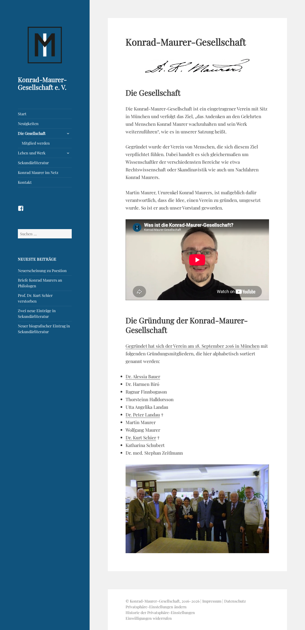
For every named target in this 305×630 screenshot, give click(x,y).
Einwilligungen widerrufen (149, 618)
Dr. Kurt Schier (141, 437)
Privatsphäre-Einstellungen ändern (156, 606)
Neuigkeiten (28, 123)
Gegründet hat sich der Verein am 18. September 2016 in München (192, 346)
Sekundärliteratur (33, 162)
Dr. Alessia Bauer (143, 376)
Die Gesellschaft (32, 133)
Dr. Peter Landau (143, 414)
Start (22, 113)
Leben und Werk (32, 152)
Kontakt (25, 182)
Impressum (211, 601)
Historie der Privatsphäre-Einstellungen (160, 612)
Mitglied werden (36, 143)
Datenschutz (235, 601)
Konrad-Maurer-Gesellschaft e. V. (42, 83)
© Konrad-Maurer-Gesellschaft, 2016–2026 (162, 601)
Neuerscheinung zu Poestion (42, 270)
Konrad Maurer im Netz (38, 172)
